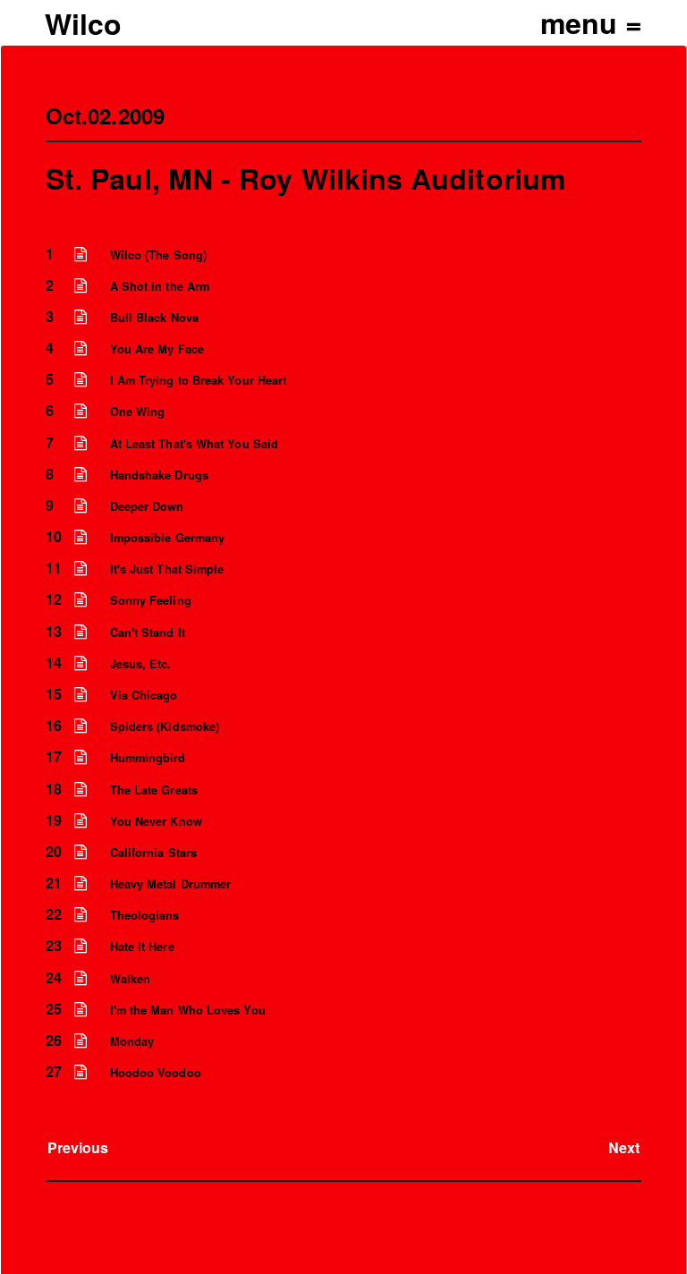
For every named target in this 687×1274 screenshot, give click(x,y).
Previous (78, 1147)
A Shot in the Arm (159, 286)
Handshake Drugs (159, 475)
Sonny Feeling (150, 600)
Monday (132, 1041)
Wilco (83, 23)
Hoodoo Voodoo (155, 1073)
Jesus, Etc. (141, 664)
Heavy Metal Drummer (171, 884)
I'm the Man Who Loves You (188, 1010)
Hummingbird (148, 758)
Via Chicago (144, 695)
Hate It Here (142, 947)
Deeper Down (147, 506)
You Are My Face (157, 349)
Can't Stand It (147, 632)
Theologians (145, 915)
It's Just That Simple (167, 569)
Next (624, 1147)
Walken (130, 979)
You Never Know (156, 821)
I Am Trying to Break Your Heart (198, 380)
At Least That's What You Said (194, 444)
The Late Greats (154, 790)
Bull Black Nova (154, 318)
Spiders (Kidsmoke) (164, 726)
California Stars (153, 853)
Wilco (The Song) (158, 255)
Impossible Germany (167, 538)
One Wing (137, 411)
